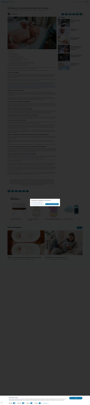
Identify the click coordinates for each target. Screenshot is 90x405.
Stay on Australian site (37, 204)
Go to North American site (52, 204)
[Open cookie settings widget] (1, 402)
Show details (45, 403)
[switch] (23, 403)
